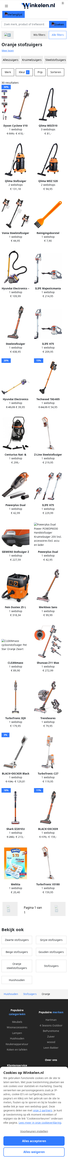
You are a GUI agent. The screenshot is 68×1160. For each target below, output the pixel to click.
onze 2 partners (42, 1110)
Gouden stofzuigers (51, 952)
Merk (8, 72)
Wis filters (39, 35)
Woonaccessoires (17, 1027)
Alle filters (58, 35)
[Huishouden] (8, 35)
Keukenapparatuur (17, 1044)
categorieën (17, 1014)
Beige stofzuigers (17, 952)
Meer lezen (8, 50)
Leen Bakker (51, 1047)
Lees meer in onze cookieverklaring (40, 1122)
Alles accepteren (34, 1141)
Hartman (51, 1020)
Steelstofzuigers (55, 60)
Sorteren (55, 72)
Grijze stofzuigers (51, 940)
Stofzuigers (51, 966)
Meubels (17, 1022)
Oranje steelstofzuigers (17, 966)
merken (58, 1012)
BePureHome (51, 1031)
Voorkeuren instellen (34, 1131)
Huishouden (17, 980)
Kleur (24, 72)
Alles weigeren (34, 1152)
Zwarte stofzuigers (17, 940)
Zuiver (51, 1036)
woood (51, 1042)
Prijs (40, 72)
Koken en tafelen (17, 1049)
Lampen (17, 1033)
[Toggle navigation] (6, 6)
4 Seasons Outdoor (51, 1025)
